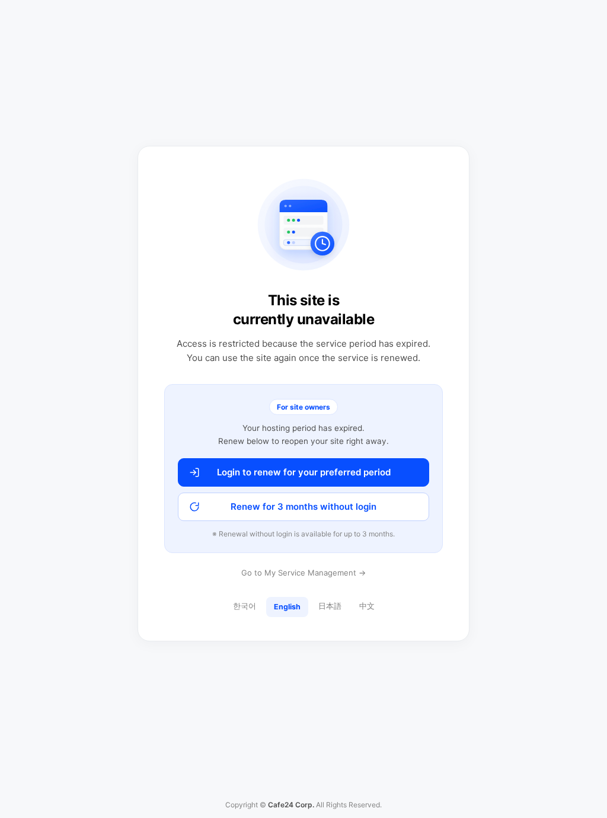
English (287, 606)
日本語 (329, 606)
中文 (367, 606)
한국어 (244, 606)
